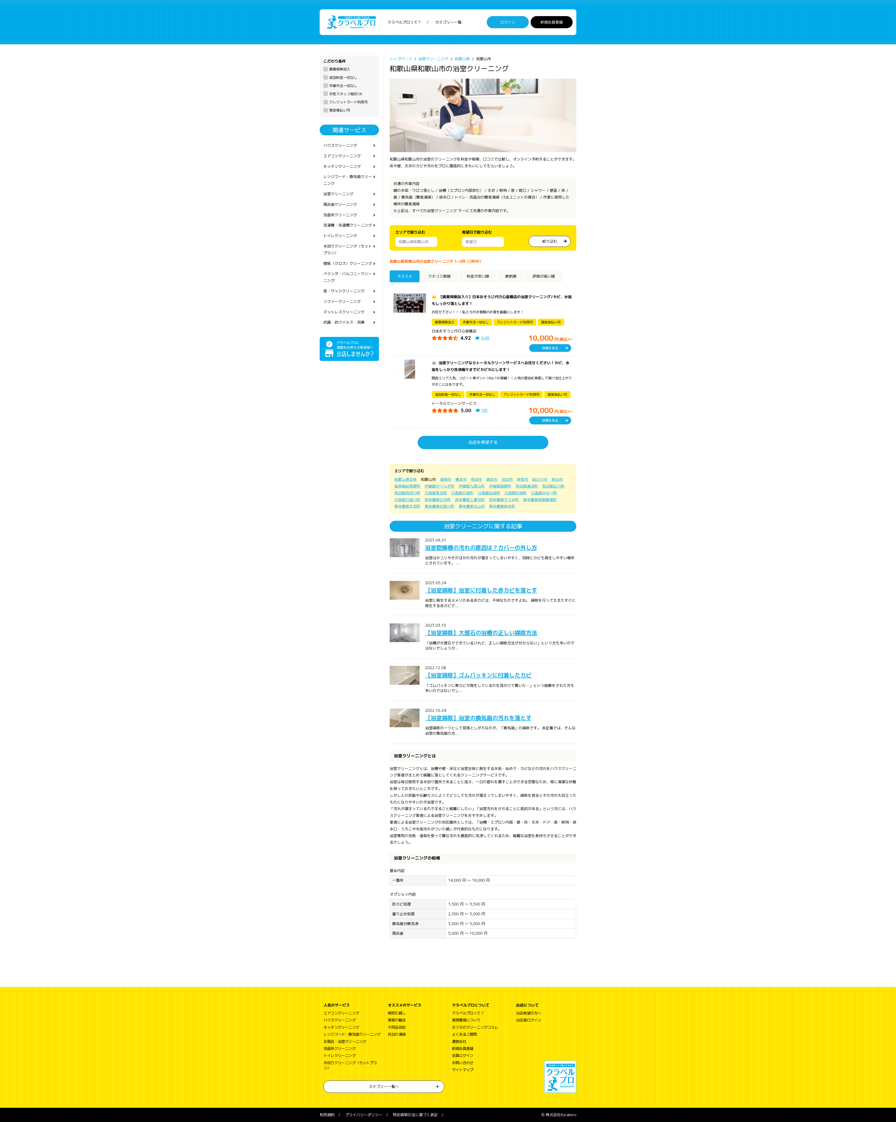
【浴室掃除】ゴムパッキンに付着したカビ (478, 675)
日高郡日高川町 (407, 499)
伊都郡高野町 (500, 486)
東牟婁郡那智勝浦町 (540, 499)
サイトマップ (462, 1069)
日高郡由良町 (489, 493)
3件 (485, 410)
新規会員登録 (551, 22)
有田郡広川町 (553, 486)
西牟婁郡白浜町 (438, 499)
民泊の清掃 (397, 1034)
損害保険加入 (339, 69)
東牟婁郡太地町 (407, 506)
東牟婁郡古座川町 (440, 506)
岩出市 (557, 479)
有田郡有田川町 (407, 493)
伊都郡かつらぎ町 (440, 486)
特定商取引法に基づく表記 (415, 1114)
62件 (485, 338)
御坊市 (491, 479)
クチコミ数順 (439, 276)
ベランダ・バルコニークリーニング (347, 277)
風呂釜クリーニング (340, 204)
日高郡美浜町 (436, 493)
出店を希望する (483, 442)
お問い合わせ (462, 1062)
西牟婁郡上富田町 (470, 499)
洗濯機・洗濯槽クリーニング (347, 225)
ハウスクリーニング (340, 145)
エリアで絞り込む (410, 232)
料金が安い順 (478, 276)
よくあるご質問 (464, 1034)
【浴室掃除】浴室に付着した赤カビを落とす (481, 590)
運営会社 (459, 1041)
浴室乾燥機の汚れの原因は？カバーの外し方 (481, 548)
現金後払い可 (339, 110)
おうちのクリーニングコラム (475, 1027)
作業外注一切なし (343, 85)
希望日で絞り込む (477, 232)
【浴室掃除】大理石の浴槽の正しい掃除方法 (481, 633)
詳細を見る (550, 348)
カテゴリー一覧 (448, 22)
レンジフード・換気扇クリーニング (347, 180)
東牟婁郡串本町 (502, 506)
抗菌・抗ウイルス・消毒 (343, 322)
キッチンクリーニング (342, 166)
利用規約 (327, 1114)
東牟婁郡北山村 (472, 506)
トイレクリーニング (340, 235)
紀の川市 (539, 479)
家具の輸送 (397, 1020)
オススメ (404, 276)
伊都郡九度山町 (472, 486)
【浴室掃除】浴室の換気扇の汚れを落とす (478, 718)
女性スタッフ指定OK (345, 93)
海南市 (445, 479)
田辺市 (507, 479)
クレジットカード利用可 (348, 102)
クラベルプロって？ (404, 22)
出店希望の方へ (528, 1013)
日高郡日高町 (462, 493)
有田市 (476, 479)
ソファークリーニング (342, 301)
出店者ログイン (528, 1020)
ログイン (507, 22)
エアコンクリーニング (342, 155)
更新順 (510, 276)
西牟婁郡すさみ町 (504, 499)
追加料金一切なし (343, 77)
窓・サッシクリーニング (343, 291)
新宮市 (522, 479)
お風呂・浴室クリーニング (345, 1041)
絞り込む (549, 241)
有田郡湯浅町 (527, 486)
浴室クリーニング (338, 193)
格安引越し (397, 1013)
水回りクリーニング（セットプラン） (347, 249)
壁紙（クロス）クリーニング (347, 263)
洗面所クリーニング (340, 214)
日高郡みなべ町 (544, 493)
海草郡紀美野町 (407, 486)
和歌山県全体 (405, 479)
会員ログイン (462, 1055)
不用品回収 (397, 1027)
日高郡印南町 (515, 493)
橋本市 (461, 479)
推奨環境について (466, 1020)
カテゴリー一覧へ (384, 1086)
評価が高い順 (543, 276)
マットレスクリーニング (343, 312)
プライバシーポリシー (363, 1114)
